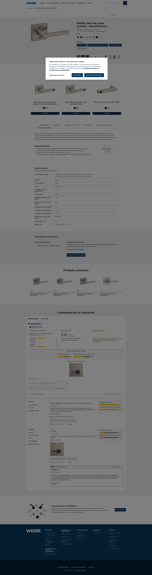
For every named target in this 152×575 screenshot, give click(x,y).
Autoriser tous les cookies (94, 75)
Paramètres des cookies (56, 75)
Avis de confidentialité (62, 70)
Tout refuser (77, 75)
